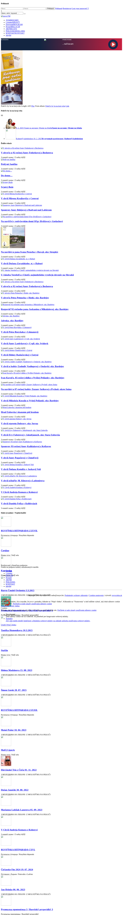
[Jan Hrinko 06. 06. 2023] (61, 880)
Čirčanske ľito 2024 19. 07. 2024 (17, 869)
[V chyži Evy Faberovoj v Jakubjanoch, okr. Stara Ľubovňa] (61, 430)
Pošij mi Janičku (9, 164)
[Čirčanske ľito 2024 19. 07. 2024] (61, 860)
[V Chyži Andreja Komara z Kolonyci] (61, 487)
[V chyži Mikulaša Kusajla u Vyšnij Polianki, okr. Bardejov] (61, 396)
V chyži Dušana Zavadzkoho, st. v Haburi (22, 263)
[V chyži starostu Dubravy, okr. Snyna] (61, 419)
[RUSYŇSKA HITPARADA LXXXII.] (61, 701)
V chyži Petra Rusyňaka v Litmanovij (19, 332)
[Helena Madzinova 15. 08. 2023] (61, 661)
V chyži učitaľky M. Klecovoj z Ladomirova (22, 480)
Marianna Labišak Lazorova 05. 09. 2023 (21, 810)
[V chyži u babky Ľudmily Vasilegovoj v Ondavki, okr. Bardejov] (61, 362)
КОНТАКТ (15, 33)
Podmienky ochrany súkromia (76, 595)
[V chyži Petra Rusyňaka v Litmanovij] (61, 327)
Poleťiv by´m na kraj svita (55, 106)
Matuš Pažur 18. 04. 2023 (13, 730)
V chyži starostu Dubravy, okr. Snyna (19, 423)
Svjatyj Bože (7, 187)
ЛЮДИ (11, 29)
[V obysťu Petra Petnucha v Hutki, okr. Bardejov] (61, 293)
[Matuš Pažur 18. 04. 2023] (61, 721)
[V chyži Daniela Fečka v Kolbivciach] (61, 499)
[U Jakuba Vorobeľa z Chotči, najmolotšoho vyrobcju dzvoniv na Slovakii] (61, 270)
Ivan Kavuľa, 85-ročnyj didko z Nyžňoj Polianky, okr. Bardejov (32, 377)
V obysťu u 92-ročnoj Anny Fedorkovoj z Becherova (27, 152)
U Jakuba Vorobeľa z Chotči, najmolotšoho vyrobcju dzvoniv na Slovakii (37, 275)
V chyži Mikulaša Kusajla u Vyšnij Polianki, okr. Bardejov (30, 400)
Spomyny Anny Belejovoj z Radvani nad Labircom (26, 210)
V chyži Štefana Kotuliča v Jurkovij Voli (21, 469)
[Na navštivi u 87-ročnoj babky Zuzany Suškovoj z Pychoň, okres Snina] (61, 385)
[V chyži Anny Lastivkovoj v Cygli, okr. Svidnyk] (61, 339)
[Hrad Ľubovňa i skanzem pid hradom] (61, 407)
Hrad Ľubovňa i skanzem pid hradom (20, 412)
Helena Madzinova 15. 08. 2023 (16, 670)
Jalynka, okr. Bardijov (12, 320)
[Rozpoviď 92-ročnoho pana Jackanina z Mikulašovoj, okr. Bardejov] (61, 305)
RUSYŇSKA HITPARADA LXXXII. (19, 710)
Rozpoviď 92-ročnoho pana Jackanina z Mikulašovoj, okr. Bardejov (35, 309)
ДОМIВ (12, 20)
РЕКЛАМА (15, 31)
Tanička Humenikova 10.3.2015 (17, 630)
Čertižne (5, 550)
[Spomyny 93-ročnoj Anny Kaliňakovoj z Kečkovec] (61, 442)
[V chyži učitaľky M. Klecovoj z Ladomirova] (61, 476)
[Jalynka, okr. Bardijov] (61, 316)
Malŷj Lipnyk (8, 750)
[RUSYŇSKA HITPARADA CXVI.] (61, 840)
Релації (13, 27)
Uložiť (3, 625)
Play (33, 106)
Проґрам (14, 24)
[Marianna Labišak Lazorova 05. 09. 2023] (61, 801)
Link (67, 106)
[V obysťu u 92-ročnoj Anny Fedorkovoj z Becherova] (61, 148)
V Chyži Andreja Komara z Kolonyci (19, 492)
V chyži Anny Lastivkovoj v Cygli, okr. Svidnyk (24, 343)
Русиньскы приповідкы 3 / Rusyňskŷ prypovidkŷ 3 (27, 909)
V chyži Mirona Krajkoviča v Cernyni (20, 198)
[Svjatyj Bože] (61, 182)
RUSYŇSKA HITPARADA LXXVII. (19, 530)
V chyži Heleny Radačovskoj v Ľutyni (19, 355)
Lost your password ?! (80, 8)
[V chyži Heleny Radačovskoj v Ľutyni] (61, 350)
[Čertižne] (61, 541)
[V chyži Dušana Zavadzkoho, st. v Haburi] (61, 259)
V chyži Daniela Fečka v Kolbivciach (19, 503)
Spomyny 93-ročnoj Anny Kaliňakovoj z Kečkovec (26, 446)
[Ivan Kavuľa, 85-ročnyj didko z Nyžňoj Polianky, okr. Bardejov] (61, 373)
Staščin (4, 650)
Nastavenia (5, 606)
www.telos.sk (117, 595)
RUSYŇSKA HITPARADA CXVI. (18, 849)
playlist (8, 35)
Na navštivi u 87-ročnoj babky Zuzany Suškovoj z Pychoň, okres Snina (36, 389)
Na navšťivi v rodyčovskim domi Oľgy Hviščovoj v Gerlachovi (32, 221)
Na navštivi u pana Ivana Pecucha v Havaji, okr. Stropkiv (29, 252)
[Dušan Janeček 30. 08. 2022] (61, 781)
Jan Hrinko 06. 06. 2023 (13, 889)
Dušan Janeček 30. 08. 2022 (14, 790)
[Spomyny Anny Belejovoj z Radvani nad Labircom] (61, 205)
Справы (13, 22)
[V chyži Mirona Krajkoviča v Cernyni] (61, 194)
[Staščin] (61, 641)
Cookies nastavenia (96, 595)
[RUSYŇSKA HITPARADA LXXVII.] (61, 521)
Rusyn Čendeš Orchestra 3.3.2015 (17, 590)
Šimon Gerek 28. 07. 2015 (14, 690)
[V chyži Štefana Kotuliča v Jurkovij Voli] (61, 465)
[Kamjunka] (61, 561)
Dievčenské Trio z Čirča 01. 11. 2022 (19, 770)
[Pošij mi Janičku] (61, 159)
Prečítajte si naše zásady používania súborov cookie (32, 604)
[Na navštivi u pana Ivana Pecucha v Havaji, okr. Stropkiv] (61, 238)
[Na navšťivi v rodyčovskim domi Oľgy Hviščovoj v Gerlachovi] (61, 217)
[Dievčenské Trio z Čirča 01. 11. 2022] (61, 761)
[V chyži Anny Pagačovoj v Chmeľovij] (61, 453)
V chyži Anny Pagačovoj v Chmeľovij (19, 457)
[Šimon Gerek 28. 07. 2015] (61, 681)
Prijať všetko (15, 606)
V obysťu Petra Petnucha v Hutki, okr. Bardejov (25, 297)
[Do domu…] (61, 171)
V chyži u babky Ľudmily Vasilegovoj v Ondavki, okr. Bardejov (32, 366)
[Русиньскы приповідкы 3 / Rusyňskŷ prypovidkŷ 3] (61, 900)
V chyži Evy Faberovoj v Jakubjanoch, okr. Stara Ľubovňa (30, 435)
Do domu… (6, 175)
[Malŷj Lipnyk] (61, 741)
